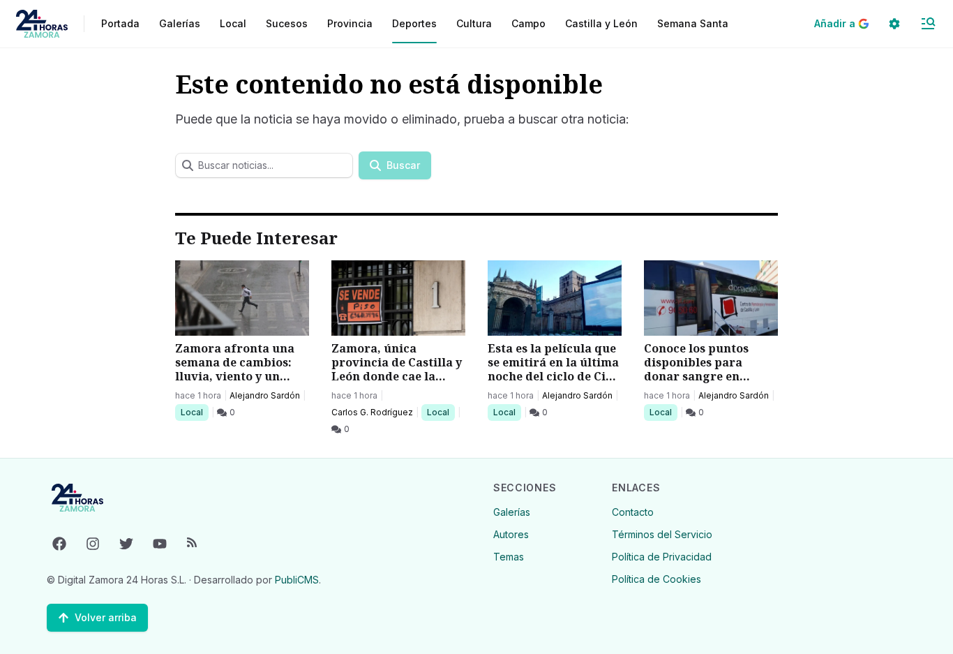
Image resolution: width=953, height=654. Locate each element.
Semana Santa (692, 23)
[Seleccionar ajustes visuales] (894, 24)
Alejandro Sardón (265, 395)
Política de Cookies (656, 579)
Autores (511, 534)
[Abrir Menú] (928, 24)
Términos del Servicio (662, 534)
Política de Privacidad (662, 557)
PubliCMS (297, 580)
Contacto (633, 512)
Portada (120, 23)
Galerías (179, 23)
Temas (508, 557)
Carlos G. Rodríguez (372, 412)
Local (194, 411)
